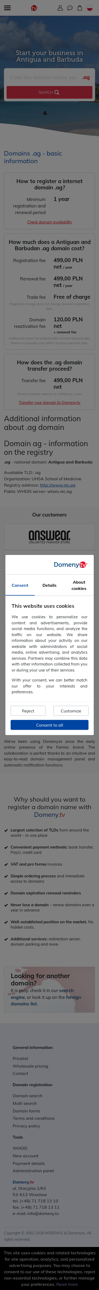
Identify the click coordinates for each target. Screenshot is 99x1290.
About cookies (79, 585)
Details (49, 585)
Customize (71, 710)
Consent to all (49, 724)
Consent (20, 585)
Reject (28, 710)
